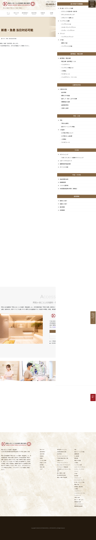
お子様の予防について (67, 133)
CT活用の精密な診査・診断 (62, 458)
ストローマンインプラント (62, 462)
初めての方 (42, 449)
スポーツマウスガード (78, 504)
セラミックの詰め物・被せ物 (69, 11)
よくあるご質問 (43, 460)
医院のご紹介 (63, 201)
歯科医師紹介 (42, 451)
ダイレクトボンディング (79, 480)
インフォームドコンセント (62, 456)
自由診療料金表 (64, 179)
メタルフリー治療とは (67, 18)
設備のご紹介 (63, 204)
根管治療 (76, 458)
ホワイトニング (77, 477)
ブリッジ (76, 471)
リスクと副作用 (64, 185)
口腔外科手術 (63, 89)
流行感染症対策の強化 (61, 475)
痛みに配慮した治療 (61, 473)
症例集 (41, 458)
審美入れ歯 (76, 484)
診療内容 (41, 456)
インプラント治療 (78, 464)
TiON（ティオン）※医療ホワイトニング (72, 157)
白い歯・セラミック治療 (79, 482)
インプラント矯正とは (67, 68)
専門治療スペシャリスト (62, 449)
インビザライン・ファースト (69, 77)
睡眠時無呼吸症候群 (78, 506)
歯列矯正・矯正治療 (78, 486)
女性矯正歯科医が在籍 (61, 451)
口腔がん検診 (77, 497)
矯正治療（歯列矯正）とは (68, 61)
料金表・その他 (43, 462)
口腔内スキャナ (60, 460)
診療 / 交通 (42, 467)
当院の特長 (42, 453)
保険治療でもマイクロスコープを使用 (63, 469)
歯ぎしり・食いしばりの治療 (69, 99)
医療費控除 (63, 182)
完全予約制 (59, 453)
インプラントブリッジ (67, 37)
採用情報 (62, 210)
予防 (75, 449)
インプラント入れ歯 (66, 46)
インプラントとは (66, 24)
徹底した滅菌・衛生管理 (62, 477)
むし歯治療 (76, 456)
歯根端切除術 (65, 105)
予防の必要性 (65, 123)
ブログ (41, 469)
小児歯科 (76, 462)
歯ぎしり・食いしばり (78, 499)
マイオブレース (77, 495)
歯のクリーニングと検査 (79, 451)
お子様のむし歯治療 (66, 136)
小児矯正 (76, 488)
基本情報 (62, 207)
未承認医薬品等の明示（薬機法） (69, 188)
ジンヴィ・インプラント (79, 469)
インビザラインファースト (79, 493)
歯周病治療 (76, 453)
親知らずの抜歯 (77, 460)
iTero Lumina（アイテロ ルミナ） (64, 464)
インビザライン (77, 491)
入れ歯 (75, 473)
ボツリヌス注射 (64, 167)
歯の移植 (76, 475)
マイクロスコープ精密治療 (62, 467)
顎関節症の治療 (77, 501)
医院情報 (41, 464)
